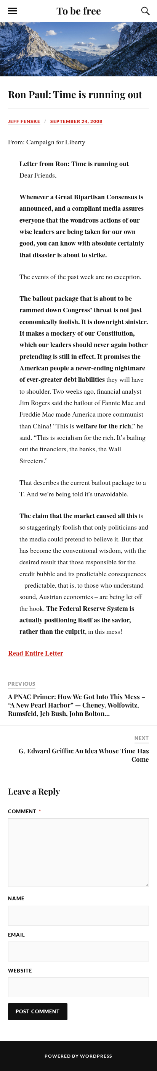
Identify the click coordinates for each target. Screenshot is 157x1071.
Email (16, 935)
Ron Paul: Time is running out (75, 93)
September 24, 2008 (76, 121)
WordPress (96, 1056)
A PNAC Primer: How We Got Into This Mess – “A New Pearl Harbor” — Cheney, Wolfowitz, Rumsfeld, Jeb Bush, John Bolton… (76, 704)
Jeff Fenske (24, 121)
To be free (78, 10)
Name (16, 898)
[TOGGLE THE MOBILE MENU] (12, 11)
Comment (24, 811)
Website (20, 971)
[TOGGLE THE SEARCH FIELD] (144, 11)
